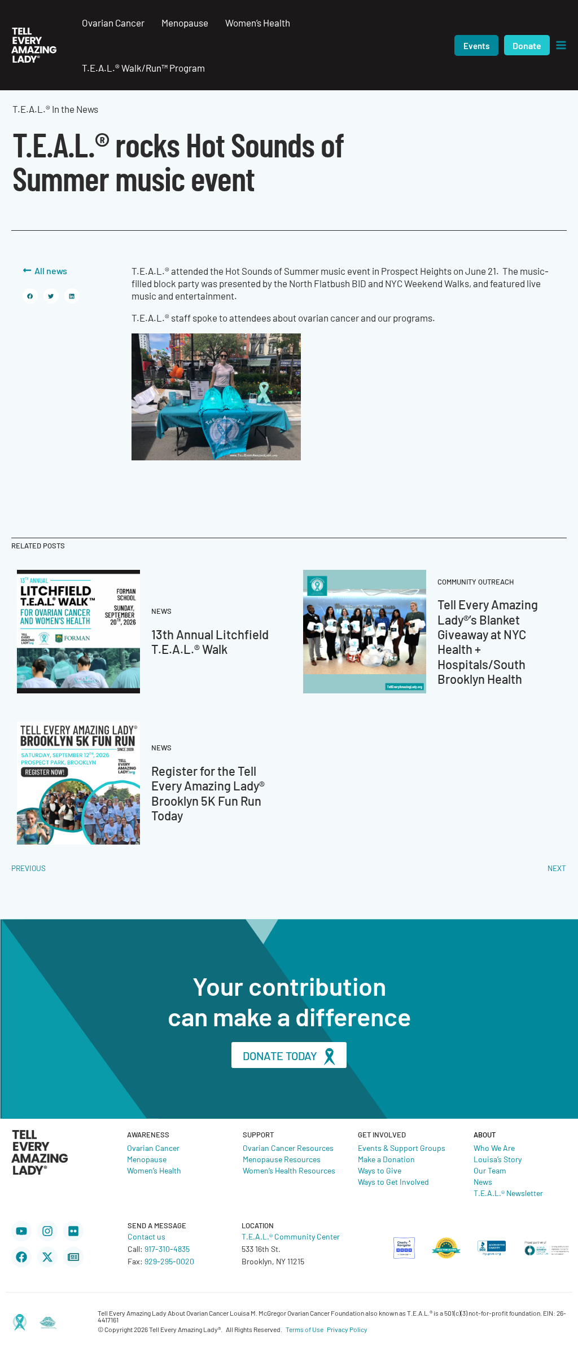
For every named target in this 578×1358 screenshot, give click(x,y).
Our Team (490, 1170)
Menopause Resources (282, 1159)
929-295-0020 (169, 1261)
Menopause (147, 1159)
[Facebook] (21, 1257)
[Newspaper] (73, 1257)
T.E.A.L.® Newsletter (508, 1193)
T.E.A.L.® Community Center (291, 1236)
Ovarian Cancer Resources (288, 1147)
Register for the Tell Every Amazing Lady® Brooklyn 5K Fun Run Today (208, 792)
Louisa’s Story (498, 1159)
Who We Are (494, 1147)
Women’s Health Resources (289, 1170)
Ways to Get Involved (393, 1181)
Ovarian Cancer (153, 1147)
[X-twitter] (47, 1257)
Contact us (146, 1236)
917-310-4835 (167, 1248)
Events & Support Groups (401, 1147)
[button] (476, 45)
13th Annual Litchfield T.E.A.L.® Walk (210, 641)
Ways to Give (379, 1170)
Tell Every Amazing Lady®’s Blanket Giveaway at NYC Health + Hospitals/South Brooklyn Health (487, 641)
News (483, 1181)
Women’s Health (154, 1170)
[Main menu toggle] (561, 45)
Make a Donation (386, 1159)
